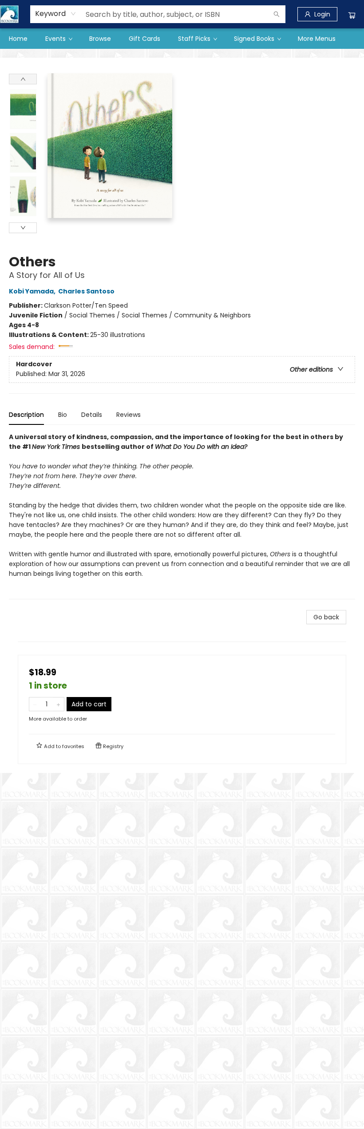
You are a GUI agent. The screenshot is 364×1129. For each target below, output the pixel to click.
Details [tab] (91, 414)
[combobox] (55, 13)
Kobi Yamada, (33, 291)
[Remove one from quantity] (34, 704)
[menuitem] (18, 38)
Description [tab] (26, 414)
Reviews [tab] (128, 414)
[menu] (182, 38)
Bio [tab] (62, 414)
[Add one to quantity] (58, 704)
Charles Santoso (86, 291)
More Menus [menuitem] (317, 38)
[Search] (276, 14)
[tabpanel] (182, 515)
